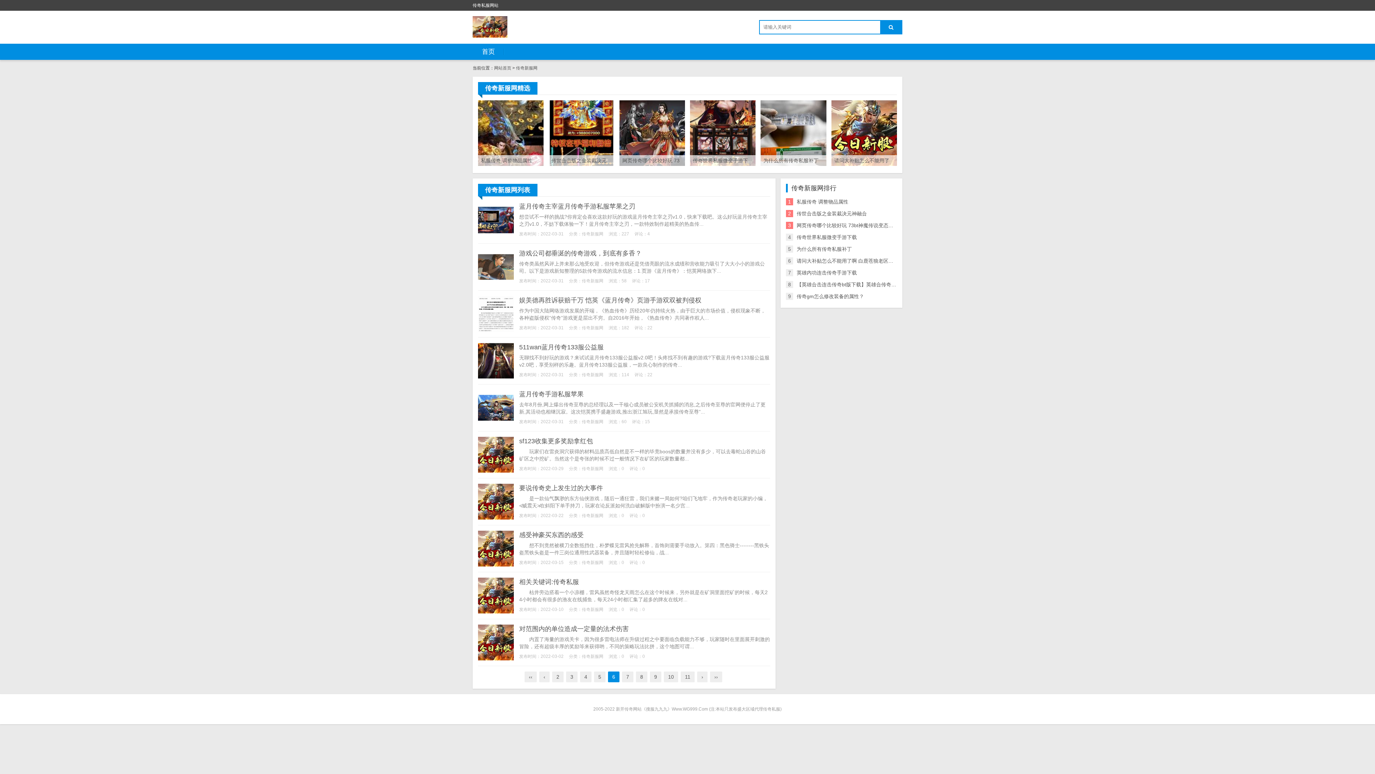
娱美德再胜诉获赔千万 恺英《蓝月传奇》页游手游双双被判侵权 (610, 300)
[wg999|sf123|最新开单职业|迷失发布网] (490, 27)
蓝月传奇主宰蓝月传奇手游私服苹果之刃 (577, 206)
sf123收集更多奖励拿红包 (556, 441)
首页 (488, 51)
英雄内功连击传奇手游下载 (827, 273)
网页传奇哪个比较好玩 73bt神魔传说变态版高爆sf (852, 225)
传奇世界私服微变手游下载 (827, 237)
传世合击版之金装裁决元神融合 (832, 213)
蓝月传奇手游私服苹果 (551, 394)
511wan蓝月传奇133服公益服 (561, 347)
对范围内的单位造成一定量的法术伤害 (574, 628)
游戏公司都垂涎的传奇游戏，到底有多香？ (580, 253)
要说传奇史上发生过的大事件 (561, 488)
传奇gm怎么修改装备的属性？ (830, 296)
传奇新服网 (526, 68)
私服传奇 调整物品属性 (822, 202)
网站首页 (502, 68)
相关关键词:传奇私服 (549, 582)
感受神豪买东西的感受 (551, 535)
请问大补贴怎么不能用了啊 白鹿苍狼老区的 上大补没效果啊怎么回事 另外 (879, 261)
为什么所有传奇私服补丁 (824, 249)
